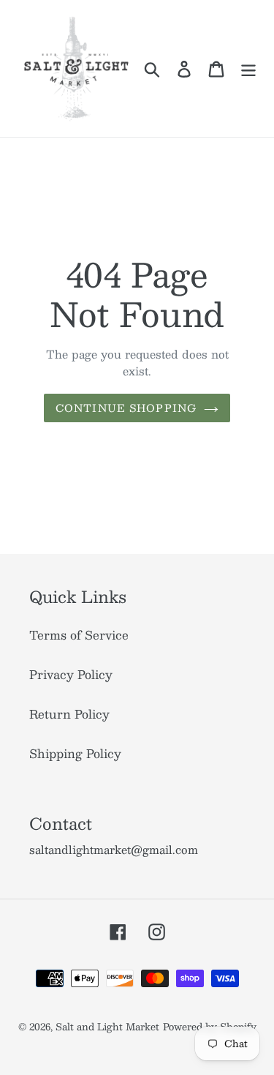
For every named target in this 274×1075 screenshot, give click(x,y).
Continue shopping (126, 407)
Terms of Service (79, 635)
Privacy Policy (71, 674)
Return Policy (69, 714)
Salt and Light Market (107, 1027)
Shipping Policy (75, 753)
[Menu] (248, 68)
